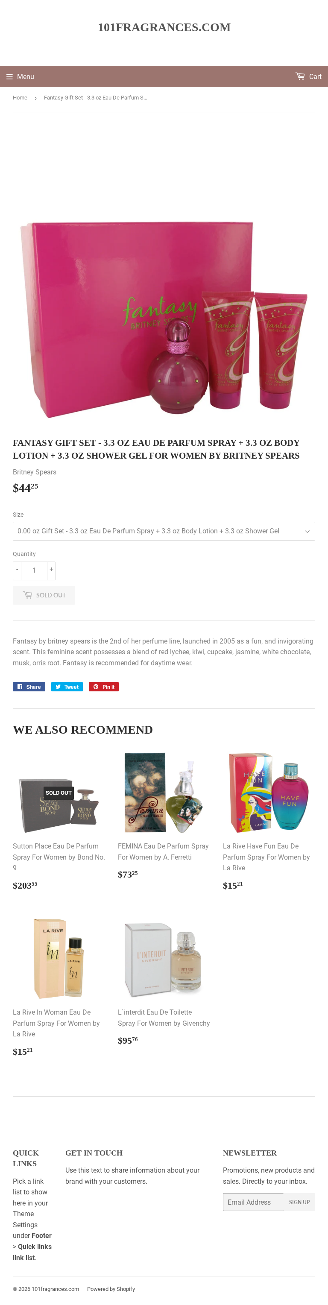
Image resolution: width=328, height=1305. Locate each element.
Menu (25, 77)
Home (20, 97)
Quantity (24, 553)
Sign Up (299, 1202)
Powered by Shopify (111, 1289)
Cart (315, 77)
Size (18, 514)
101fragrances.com (164, 27)
